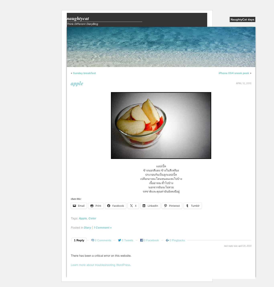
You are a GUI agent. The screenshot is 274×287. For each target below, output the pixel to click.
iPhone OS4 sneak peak (234, 73)
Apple (83, 218)
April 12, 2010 (243, 83)
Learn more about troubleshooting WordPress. (101, 265)
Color (92, 218)
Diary (87, 227)
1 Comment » (103, 227)
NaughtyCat (78, 18)
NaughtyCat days (242, 19)
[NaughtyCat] (161, 66)
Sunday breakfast (84, 73)
